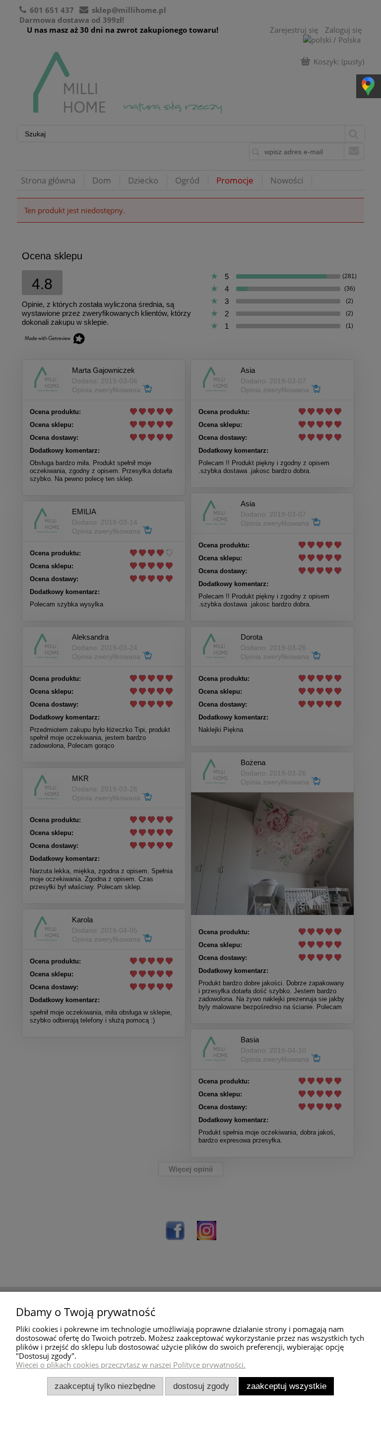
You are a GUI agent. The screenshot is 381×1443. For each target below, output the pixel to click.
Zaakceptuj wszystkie (286, 1386)
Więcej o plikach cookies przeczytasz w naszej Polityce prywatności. (131, 1365)
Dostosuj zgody (201, 1386)
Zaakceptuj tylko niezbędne (105, 1386)
